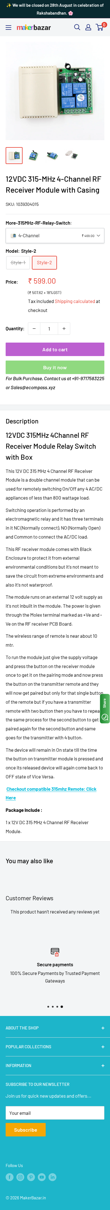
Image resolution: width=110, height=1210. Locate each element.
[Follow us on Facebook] (10, 1177)
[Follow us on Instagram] (20, 1177)
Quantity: (15, 328)
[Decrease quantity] (34, 328)
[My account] (88, 27)
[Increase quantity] (64, 328)
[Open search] (77, 27)
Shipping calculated (75, 301)
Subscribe (25, 1130)
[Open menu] (8, 27)
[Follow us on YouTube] (42, 1177)
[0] (99, 27)
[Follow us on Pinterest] (31, 1177)
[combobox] (55, 235)
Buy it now (55, 367)
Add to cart (55, 349)
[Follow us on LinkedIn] (52, 1177)
